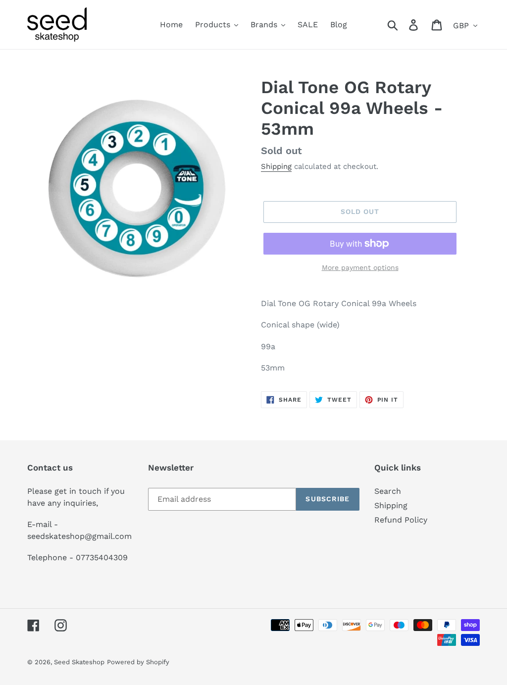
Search (387, 491)
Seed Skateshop (79, 662)
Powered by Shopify (138, 662)
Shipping (276, 166)
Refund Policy (400, 520)
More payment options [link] (360, 267)
